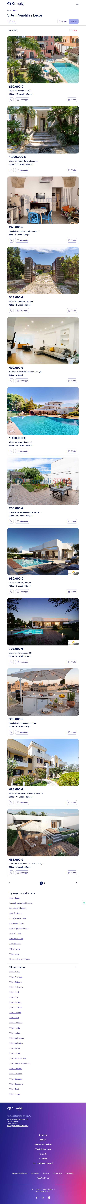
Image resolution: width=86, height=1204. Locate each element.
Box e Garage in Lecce (17, 918)
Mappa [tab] (64, 21)
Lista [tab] (75, 21)
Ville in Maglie (14, 1028)
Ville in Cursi (14, 992)
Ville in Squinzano (16, 1084)
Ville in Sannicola (15, 1069)
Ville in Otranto (15, 1053)
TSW (48, 1178)
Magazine (43, 1158)
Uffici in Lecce (14, 949)
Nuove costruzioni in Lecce (19, 959)
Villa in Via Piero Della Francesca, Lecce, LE (26, 793)
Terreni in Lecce (15, 944)
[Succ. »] (76, 883)
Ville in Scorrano (15, 1074)
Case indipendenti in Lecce (19, 928)
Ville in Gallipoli (15, 1013)
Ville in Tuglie (14, 1089)
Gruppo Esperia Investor (19, 1173)
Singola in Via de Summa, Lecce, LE (22, 723)
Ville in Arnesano (15, 977)
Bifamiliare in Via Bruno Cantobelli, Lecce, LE (26, 864)
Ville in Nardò (14, 1048)
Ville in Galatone (15, 1007)
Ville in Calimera (15, 982)
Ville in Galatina (15, 1002)
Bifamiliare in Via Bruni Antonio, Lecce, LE (25, 512)
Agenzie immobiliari (43, 1144)
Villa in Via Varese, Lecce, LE (20, 583)
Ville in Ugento (14, 1094)
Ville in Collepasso (16, 987)
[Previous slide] (10, 59)
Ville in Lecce (14, 954)
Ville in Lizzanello (15, 1023)
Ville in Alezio (14, 972)
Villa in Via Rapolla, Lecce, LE (20, 91)
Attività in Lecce (15, 913)
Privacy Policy (57, 1173)
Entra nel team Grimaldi (43, 1163)
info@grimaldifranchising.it (17, 1126)
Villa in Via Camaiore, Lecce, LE (21, 301)
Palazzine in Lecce (16, 939)
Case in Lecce (14, 898)
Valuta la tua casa (43, 1149)
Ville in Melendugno (16, 1038)
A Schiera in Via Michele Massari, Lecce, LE (25, 372)
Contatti (43, 1154)
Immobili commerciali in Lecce (20, 903)
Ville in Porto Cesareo (17, 1058)
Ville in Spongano (16, 1079)
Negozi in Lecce (15, 934)
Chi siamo (43, 1135)
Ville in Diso (13, 997)
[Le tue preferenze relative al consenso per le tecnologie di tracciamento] (84, 903)
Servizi (43, 1140)
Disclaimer (46, 1173)
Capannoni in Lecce (16, 923)
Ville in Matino (14, 1033)
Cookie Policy (70, 1173)
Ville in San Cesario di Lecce (19, 1063)
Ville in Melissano (16, 1043)
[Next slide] (75, 59)
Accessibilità (35, 1173)
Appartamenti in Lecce (17, 908)
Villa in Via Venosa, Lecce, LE (20, 442)
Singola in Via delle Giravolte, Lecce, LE (24, 231)
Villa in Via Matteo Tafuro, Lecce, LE (23, 161)
